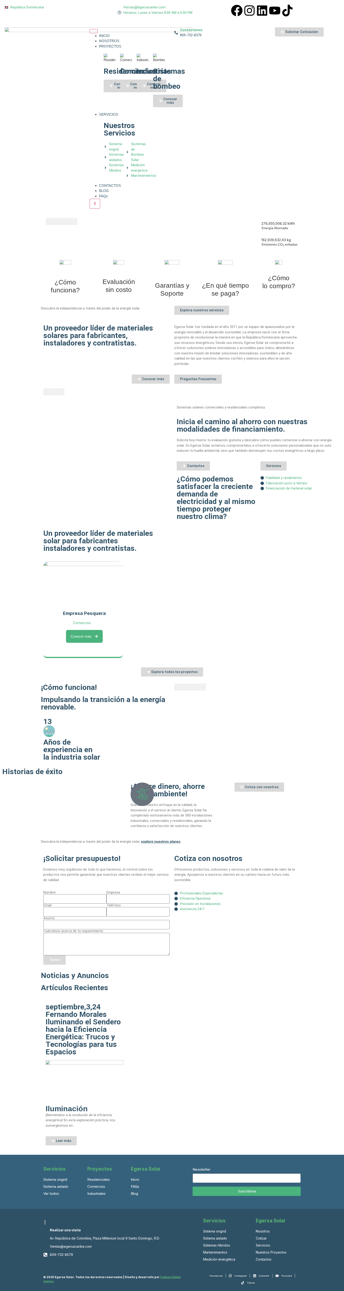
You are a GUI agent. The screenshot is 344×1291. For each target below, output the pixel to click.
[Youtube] (275, 10)
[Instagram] (249, 10)
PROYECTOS (110, 46)
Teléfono (113, 905)
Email (47, 905)
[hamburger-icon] (94, 31)
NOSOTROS (109, 41)
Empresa (113, 892)
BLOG (104, 191)
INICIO (104, 36)
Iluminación (67, 1108)
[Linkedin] (262, 10)
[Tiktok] (287, 10)
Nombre (49, 892)
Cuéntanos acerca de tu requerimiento (73, 931)
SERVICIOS (108, 114)
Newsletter (201, 1170)
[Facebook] (237, 10)
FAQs (103, 196)
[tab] (51, 221)
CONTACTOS (110, 186)
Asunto (49, 918)
